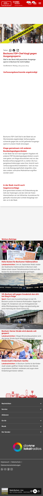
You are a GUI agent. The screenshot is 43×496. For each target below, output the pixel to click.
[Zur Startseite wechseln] (6, 3)
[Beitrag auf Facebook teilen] (14, 50)
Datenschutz (16, 462)
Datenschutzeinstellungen (10, 465)
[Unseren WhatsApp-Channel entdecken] (2, 469)
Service (4, 409)
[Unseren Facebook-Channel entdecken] (8, 469)
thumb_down (31, 491)
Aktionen (5, 415)
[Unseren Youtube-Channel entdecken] (5, 469)
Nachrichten (6, 404)
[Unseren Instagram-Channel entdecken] (11, 469)
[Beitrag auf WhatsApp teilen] (10, 50)
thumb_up (38, 491)
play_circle (35, 491)
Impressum (5, 462)
